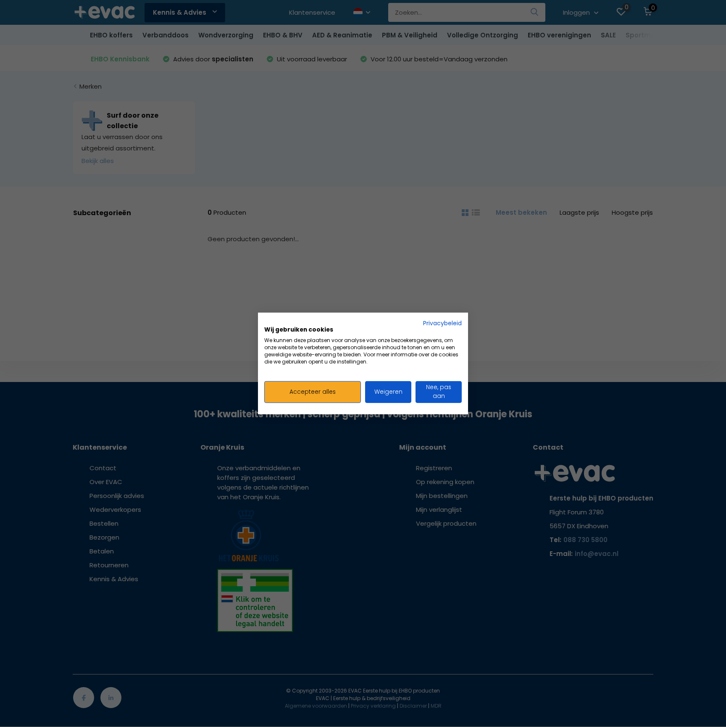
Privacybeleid (442, 323)
